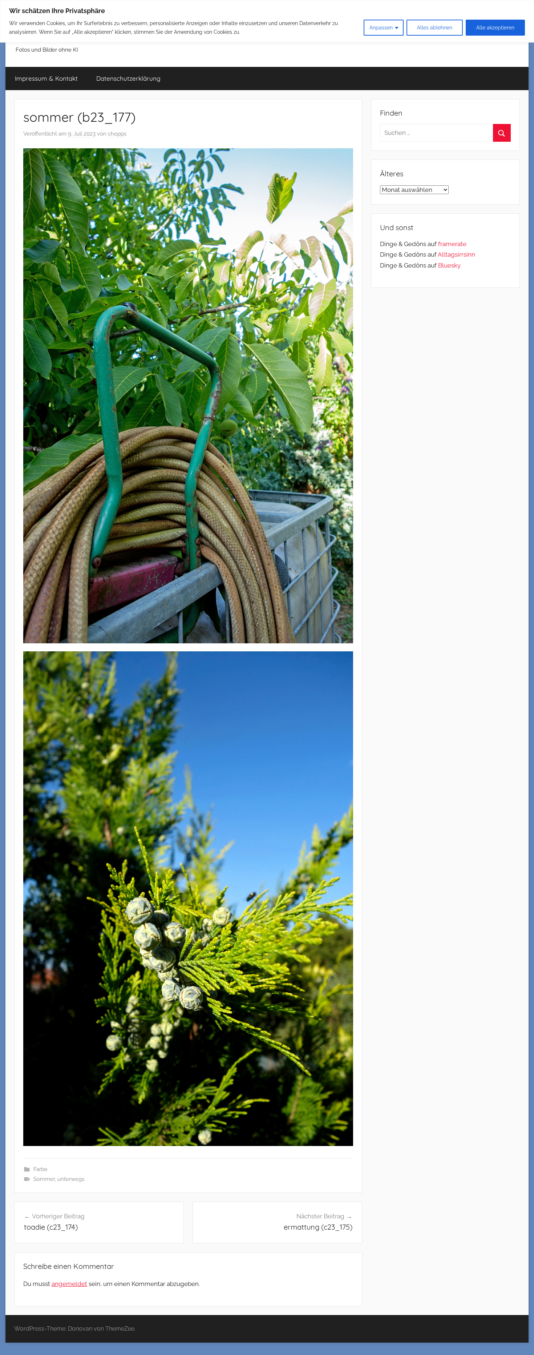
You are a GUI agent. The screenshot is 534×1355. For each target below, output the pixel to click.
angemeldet (69, 1283)
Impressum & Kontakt (46, 78)
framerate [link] (452, 244)
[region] (267, 21)
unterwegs (70, 1179)
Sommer (44, 1179)
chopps (117, 133)
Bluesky (449, 265)
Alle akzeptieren (495, 28)
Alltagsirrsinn (456, 254)
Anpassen (381, 28)
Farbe (40, 1169)
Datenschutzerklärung (128, 78)
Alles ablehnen (434, 28)
